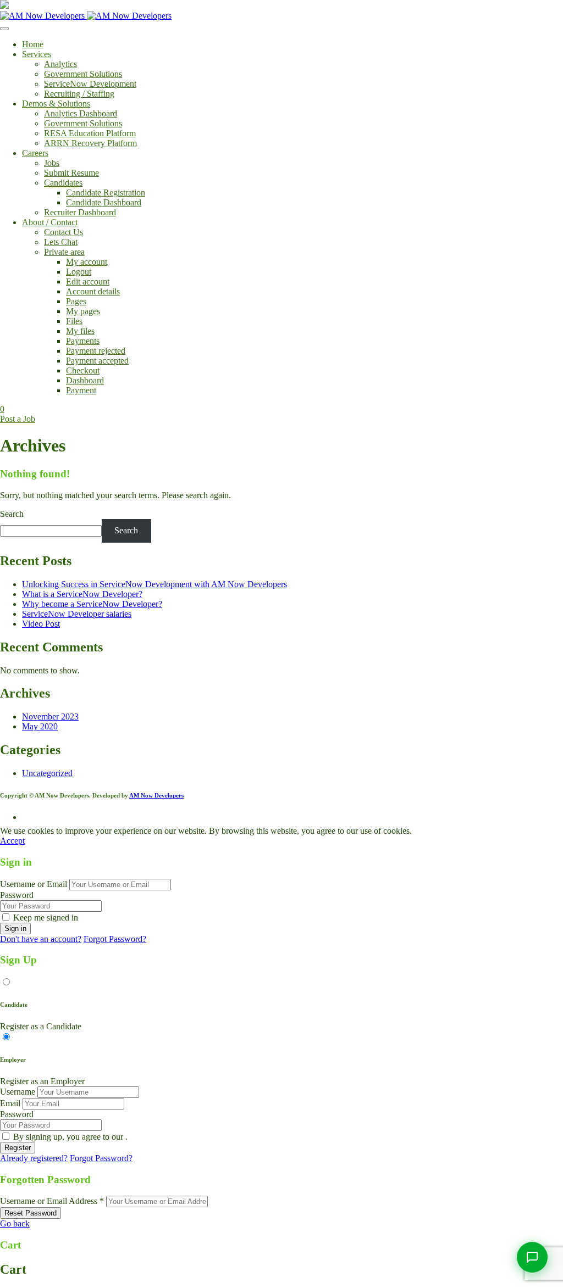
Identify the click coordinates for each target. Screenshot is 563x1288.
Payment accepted (97, 360)
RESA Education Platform (90, 133)
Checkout (83, 370)
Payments (83, 340)
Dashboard (85, 380)
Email (10, 1103)
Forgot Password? (115, 939)
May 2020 (40, 726)
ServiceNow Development (90, 83)
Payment (81, 390)
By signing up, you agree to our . (70, 1136)
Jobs (51, 163)
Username (17, 1091)
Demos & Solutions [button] (56, 103)
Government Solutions (83, 74)
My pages (83, 311)
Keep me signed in (45, 917)
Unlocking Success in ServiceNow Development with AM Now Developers (154, 584)
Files (74, 321)
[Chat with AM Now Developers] (532, 1257)
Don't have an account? (40, 939)
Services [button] (36, 54)
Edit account (87, 281)
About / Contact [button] (50, 222)
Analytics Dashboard (80, 113)
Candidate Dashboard (103, 202)
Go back (15, 1223)
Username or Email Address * (52, 1201)
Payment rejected (95, 350)
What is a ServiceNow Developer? (82, 594)
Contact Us (63, 232)
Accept (12, 840)
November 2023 (50, 716)
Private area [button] (64, 252)
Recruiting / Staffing (79, 93)
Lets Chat (61, 242)
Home (32, 44)
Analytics (60, 64)
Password (17, 895)
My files (80, 331)
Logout (78, 271)
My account (86, 261)
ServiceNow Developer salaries (76, 613)
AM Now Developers (156, 795)
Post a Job (17, 418)
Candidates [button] (63, 182)
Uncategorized (47, 773)
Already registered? (34, 1158)
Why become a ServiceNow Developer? (92, 604)
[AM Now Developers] (86, 15)
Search (12, 513)
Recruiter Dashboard (80, 212)
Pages (76, 301)
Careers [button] (35, 153)
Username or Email (33, 884)
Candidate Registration (105, 192)
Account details (93, 291)
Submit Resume (71, 172)
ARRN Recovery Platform (90, 143)
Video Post (41, 623)
